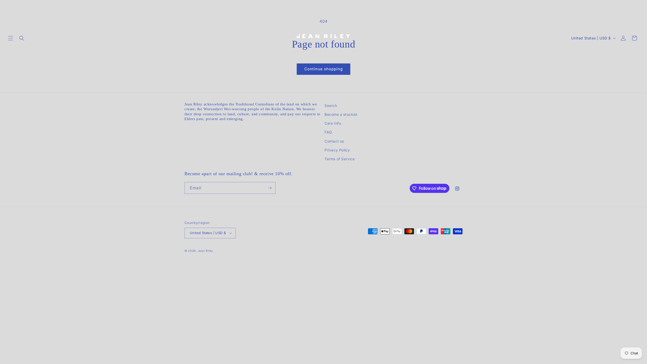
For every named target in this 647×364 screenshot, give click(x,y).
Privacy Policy (337, 150)
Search (331, 105)
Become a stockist (341, 114)
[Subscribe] (269, 188)
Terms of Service (340, 159)
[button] (10, 38)
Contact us (334, 141)
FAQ (328, 132)
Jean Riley (205, 251)
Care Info (333, 123)
